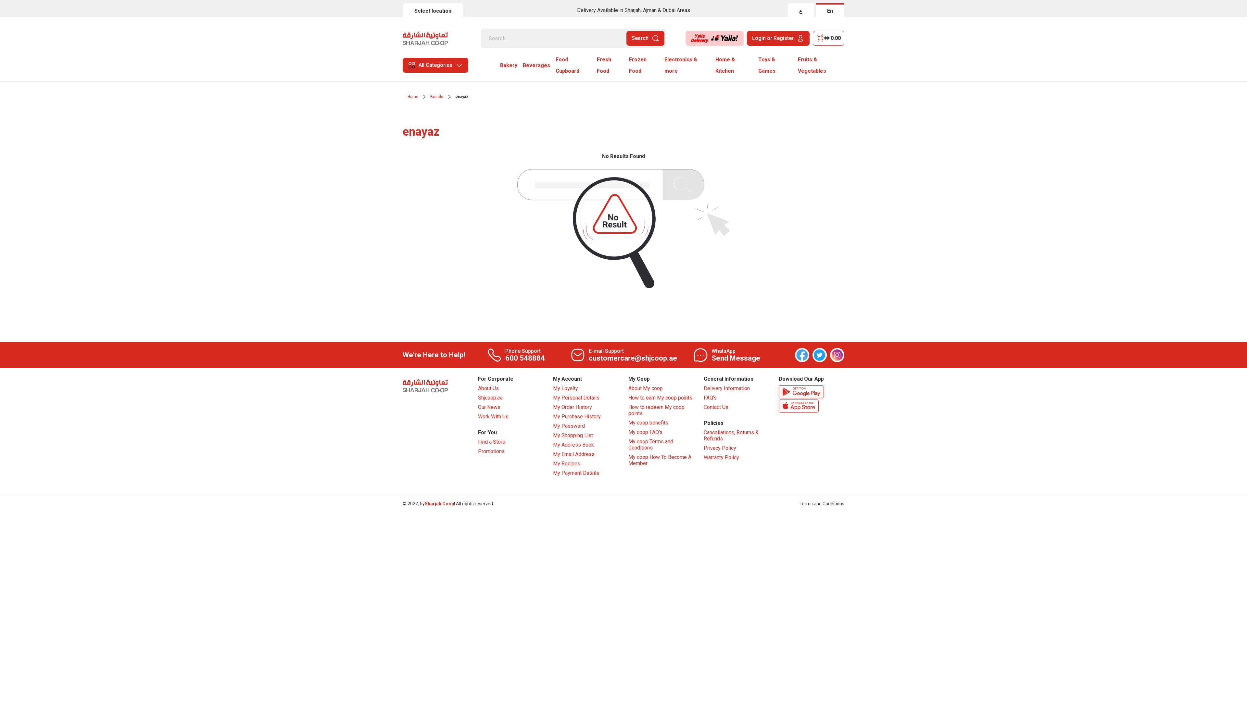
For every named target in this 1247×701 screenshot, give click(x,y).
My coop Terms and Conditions (650, 444)
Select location (432, 11)
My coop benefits (648, 423)
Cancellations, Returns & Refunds (731, 435)
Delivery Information (727, 388)
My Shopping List (573, 435)
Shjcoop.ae (490, 398)
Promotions (491, 451)
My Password (569, 426)
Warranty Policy (721, 457)
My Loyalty (565, 388)
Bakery (508, 65)
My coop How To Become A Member (659, 460)
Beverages (536, 65)
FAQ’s (710, 398)
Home (413, 96)
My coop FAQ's (645, 432)
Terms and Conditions (822, 503)
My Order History (572, 407)
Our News (489, 407)
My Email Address (574, 454)
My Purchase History (577, 416)
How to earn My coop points (660, 398)
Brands (436, 96)
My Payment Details (576, 473)
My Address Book (573, 445)
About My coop (645, 388)
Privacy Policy (720, 448)
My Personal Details (576, 398)
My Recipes (566, 464)
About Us (488, 388)
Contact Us (716, 407)
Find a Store (491, 442)
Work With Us (493, 416)
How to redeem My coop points (656, 410)
